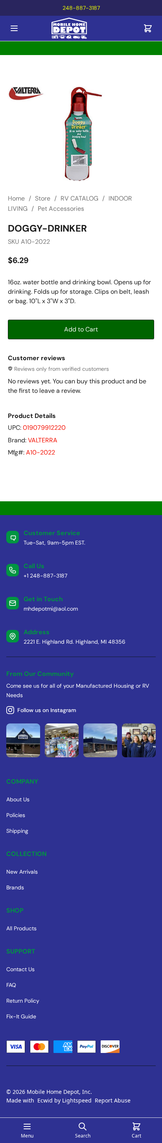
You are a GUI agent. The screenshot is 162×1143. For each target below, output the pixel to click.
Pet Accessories (61, 208)
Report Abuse (113, 1100)
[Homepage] (81, 28)
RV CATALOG (79, 198)
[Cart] (148, 28)
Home (16, 198)
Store (42, 198)
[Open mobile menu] (14, 28)
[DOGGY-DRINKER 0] (81, 134)
